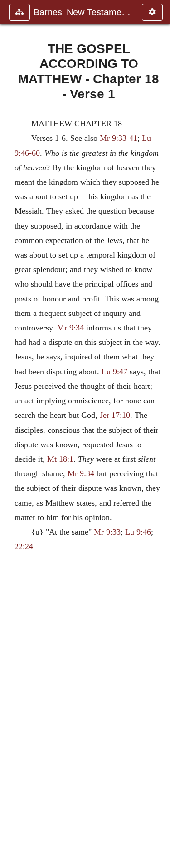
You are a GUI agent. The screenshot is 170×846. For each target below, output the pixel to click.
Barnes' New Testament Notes (83, 12)
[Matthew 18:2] (159, 423)
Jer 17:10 (115, 415)
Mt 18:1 (60, 459)
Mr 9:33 (107, 531)
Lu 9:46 (138, 531)
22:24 (24, 546)
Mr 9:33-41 (118, 138)
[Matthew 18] (10, 423)
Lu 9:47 (114, 371)
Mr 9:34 (70, 327)
